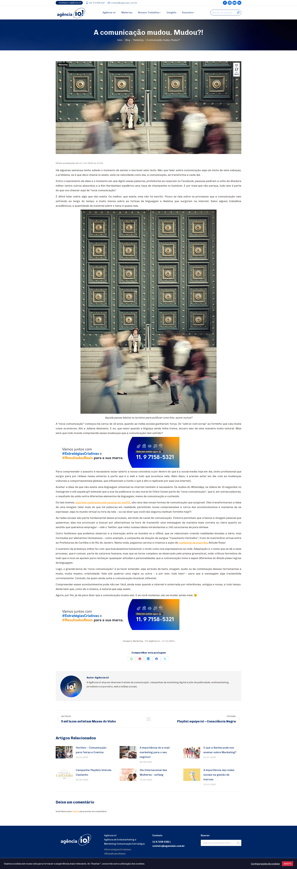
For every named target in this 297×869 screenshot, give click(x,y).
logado (75, 811)
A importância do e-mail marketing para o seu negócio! (155, 752)
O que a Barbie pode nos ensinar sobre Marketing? (219, 750)
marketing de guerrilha (193, 542)
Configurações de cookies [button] (265, 863)
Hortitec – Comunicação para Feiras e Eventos (91, 750)
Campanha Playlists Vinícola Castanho (93, 772)
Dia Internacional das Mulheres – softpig (153, 772)
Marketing (63, 65)
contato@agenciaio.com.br (124, 3)
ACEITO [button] (287, 864)
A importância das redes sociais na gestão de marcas (218, 775)
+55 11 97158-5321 (97, 3)
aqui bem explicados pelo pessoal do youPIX (102, 502)
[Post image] (64, 752)
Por (152, 641)
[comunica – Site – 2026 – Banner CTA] (117, 466)
